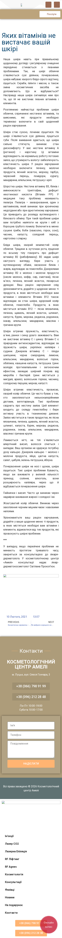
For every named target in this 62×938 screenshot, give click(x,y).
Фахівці (9, 889)
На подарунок (14, 905)
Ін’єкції (9, 836)
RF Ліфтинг (12, 859)
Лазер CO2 (12, 843)
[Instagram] (57, 5)
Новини (9, 897)
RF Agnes (11, 866)
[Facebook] (48, 5)
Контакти (11, 912)
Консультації (13, 882)
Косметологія (14, 874)
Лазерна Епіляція (16, 851)
